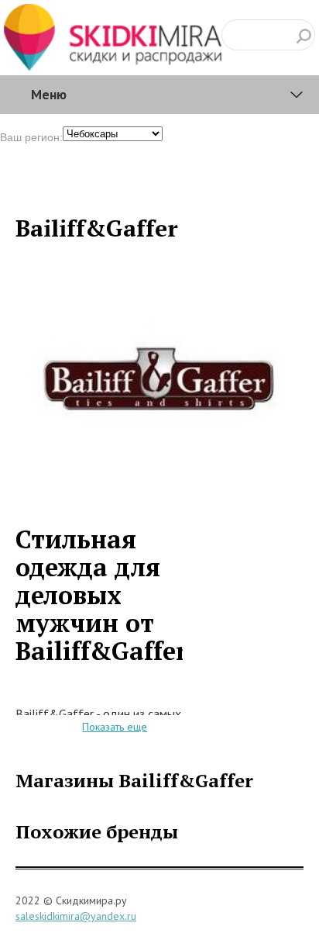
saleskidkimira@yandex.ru (75, 916)
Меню (49, 94)
